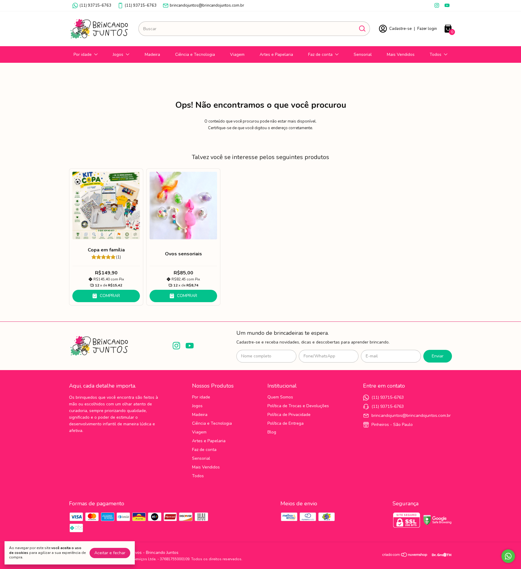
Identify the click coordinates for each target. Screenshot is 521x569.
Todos (435, 54)
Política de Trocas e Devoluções (298, 406)
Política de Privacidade (289, 414)
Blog (271, 432)
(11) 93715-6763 (95, 5)
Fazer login (427, 28)
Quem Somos (280, 397)
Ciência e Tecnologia (195, 54)
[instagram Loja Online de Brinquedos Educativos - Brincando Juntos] (437, 5)
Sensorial (363, 54)
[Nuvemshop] (405, 556)
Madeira (152, 54)
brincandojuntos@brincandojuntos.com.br (207, 5)
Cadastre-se (400, 28)
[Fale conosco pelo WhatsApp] (508, 556)
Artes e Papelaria (276, 54)
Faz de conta (320, 54)
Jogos (118, 54)
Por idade (83, 54)
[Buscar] (362, 28)
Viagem (237, 54)
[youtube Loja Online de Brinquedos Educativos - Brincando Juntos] (447, 5)
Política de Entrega (285, 423)
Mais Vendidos (401, 54)
